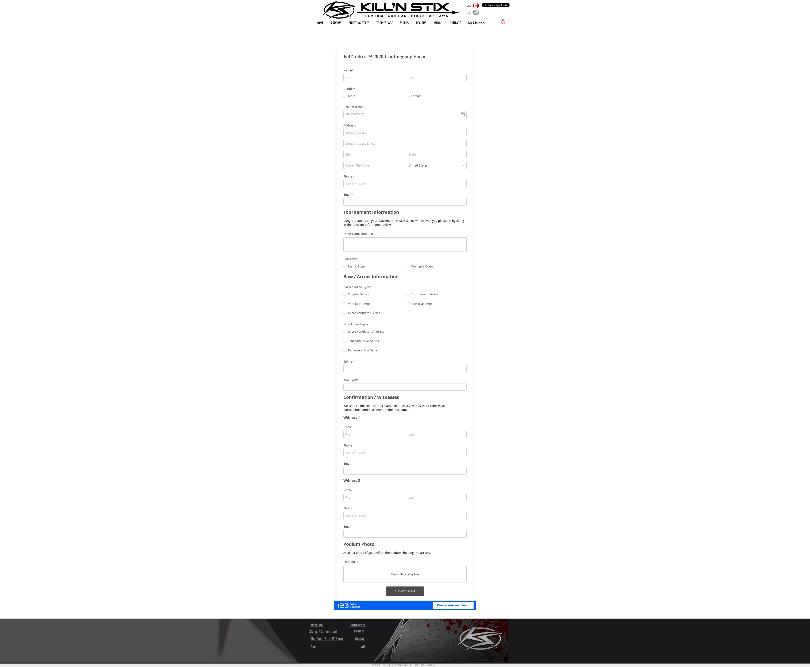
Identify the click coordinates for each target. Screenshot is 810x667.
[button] (503, 21)
